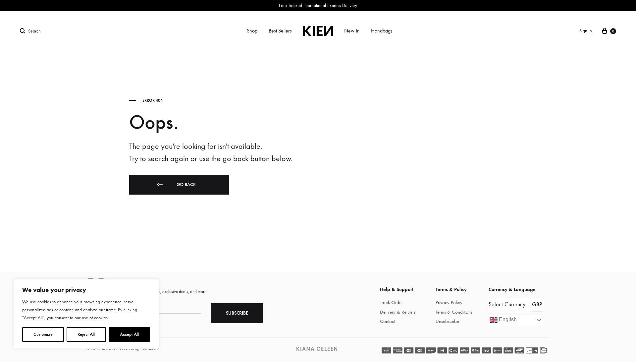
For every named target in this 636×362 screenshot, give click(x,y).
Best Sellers (280, 31)
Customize (43, 334)
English (507, 320)
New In (352, 31)
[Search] (24, 31)
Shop (252, 31)
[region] (86, 314)
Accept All (129, 334)
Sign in (585, 30)
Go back (185, 184)
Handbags (382, 31)
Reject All (86, 334)
